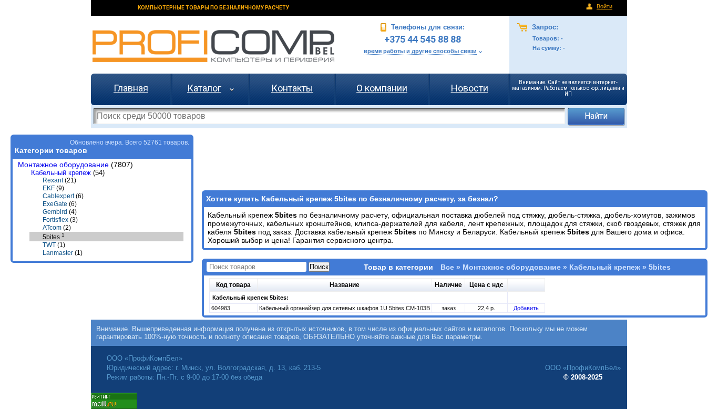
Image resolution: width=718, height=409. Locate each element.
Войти (604, 6)
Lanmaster (58, 253)
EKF (49, 188)
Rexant (53, 180)
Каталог (204, 88)
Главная (131, 88)
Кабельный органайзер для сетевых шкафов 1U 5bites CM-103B (344, 308)
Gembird (55, 212)
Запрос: (544, 27)
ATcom (52, 227)
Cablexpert (58, 196)
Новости (469, 88)
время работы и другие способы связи (420, 51)
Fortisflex (55, 219)
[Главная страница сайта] (213, 46)
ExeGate (55, 204)
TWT (49, 245)
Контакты (292, 88)
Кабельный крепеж (61, 173)
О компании (381, 88)
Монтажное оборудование (63, 165)
